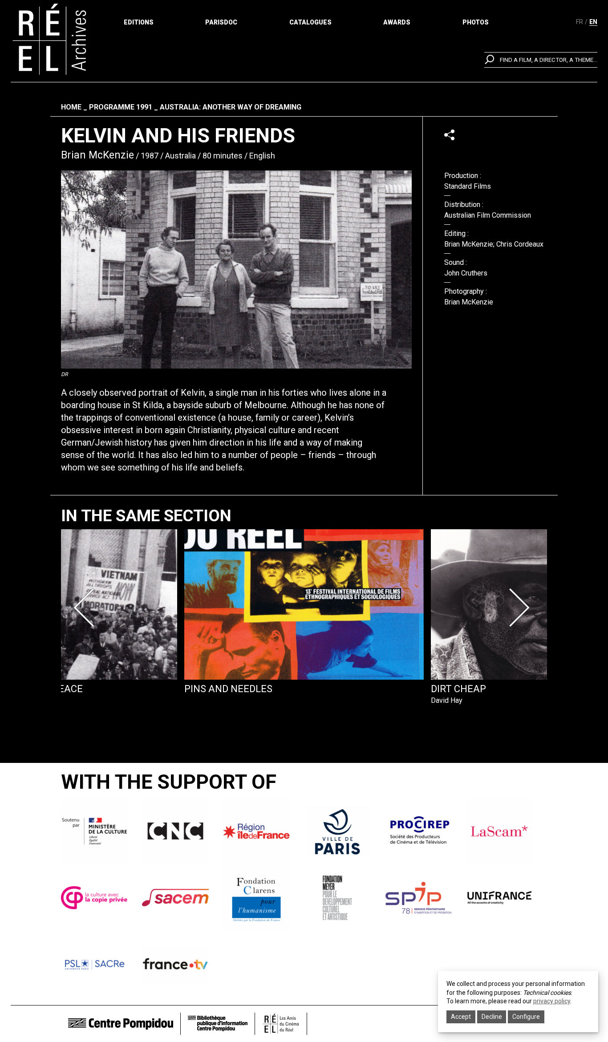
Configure (526, 1016)
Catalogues (310, 22)
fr (579, 21)
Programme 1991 (120, 107)
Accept (461, 1016)
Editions (139, 22)
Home (71, 107)
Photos (475, 22)
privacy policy (551, 1001)
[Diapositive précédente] (86, 607)
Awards (396, 22)
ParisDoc (221, 22)
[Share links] (449, 134)
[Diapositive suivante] (521, 607)
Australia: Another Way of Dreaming (230, 107)
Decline (492, 1016)
